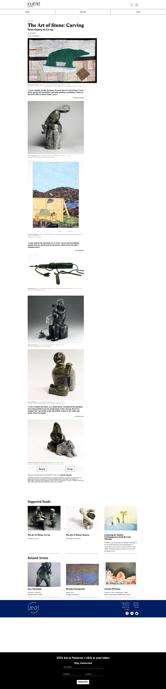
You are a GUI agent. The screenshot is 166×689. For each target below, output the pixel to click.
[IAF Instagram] (127, 613)
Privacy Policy (125, 603)
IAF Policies (126, 605)
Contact (127, 609)
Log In (138, 12)
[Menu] (136, 5)
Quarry (42, 469)
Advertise (136, 603)
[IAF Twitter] (136, 613)
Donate (27, 12)
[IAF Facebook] (131, 613)
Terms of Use (125, 607)
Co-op (70, 469)
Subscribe (83, 12)
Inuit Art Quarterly (66, 475)
